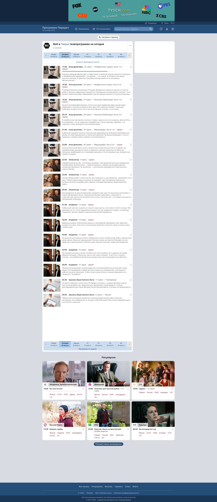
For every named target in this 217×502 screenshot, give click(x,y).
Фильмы (108, 486)
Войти (135, 486)
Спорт (127, 486)
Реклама (89, 493)
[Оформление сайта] (161, 29)
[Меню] (173, 29)
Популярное (97, 486)
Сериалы (119, 486)
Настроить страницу (110, 37)
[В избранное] (131, 66)
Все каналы (84, 486)
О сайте (81, 493)
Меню (130, 45)
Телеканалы (83, 29)
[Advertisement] (87, 324)
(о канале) (57, 48)
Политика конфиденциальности (126, 493)
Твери (64, 44)
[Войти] (167, 29)
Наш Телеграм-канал (103, 493)
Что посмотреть (103, 29)
